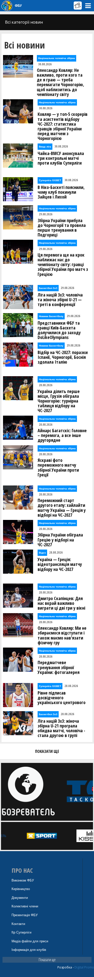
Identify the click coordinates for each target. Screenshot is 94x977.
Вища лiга (45, 146)
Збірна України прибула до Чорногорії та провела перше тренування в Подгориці (62, 227)
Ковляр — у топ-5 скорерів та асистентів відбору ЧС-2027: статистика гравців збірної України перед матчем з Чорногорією (62, 126)
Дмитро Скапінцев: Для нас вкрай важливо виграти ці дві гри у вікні (61, 603)
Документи (20, 898)
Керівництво (21, 889)
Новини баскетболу (51, 316)
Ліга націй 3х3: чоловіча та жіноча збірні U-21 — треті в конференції (60, 299)
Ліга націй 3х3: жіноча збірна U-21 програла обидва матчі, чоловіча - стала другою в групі (61, 728)
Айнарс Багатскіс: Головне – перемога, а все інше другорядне (62, 435)
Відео (42, 552)
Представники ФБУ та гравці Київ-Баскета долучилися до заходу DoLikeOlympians (59, 330)
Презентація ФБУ (25, 915)
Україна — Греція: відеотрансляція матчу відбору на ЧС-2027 (60, 564)
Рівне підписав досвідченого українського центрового (61, 698)
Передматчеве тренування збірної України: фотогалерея (58, 667)
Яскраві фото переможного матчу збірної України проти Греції (58, 467)
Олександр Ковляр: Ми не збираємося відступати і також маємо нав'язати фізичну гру (62, 635)
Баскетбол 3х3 (48, 288)
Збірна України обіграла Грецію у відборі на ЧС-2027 (60, 539)
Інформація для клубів (29, 950)
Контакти (18, 924)
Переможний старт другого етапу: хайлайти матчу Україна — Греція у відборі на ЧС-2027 (62, 507)
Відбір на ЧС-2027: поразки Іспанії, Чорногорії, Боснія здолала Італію (63, 357)
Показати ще (47, 959)
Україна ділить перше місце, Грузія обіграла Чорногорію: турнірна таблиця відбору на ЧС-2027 (59, 401)
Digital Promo (84, 967)
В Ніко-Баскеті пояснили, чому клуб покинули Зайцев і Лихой (61, 192)
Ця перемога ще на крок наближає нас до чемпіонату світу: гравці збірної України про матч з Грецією (63, 265)
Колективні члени (25, 906)
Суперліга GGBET (50, 180)
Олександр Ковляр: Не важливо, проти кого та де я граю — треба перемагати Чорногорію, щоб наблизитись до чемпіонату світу (60, 82)
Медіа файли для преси (30, 941)
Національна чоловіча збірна (56, 58)
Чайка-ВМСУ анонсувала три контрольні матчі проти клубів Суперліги (61, 158)
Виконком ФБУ (23, 880)
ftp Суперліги (21, 932)
